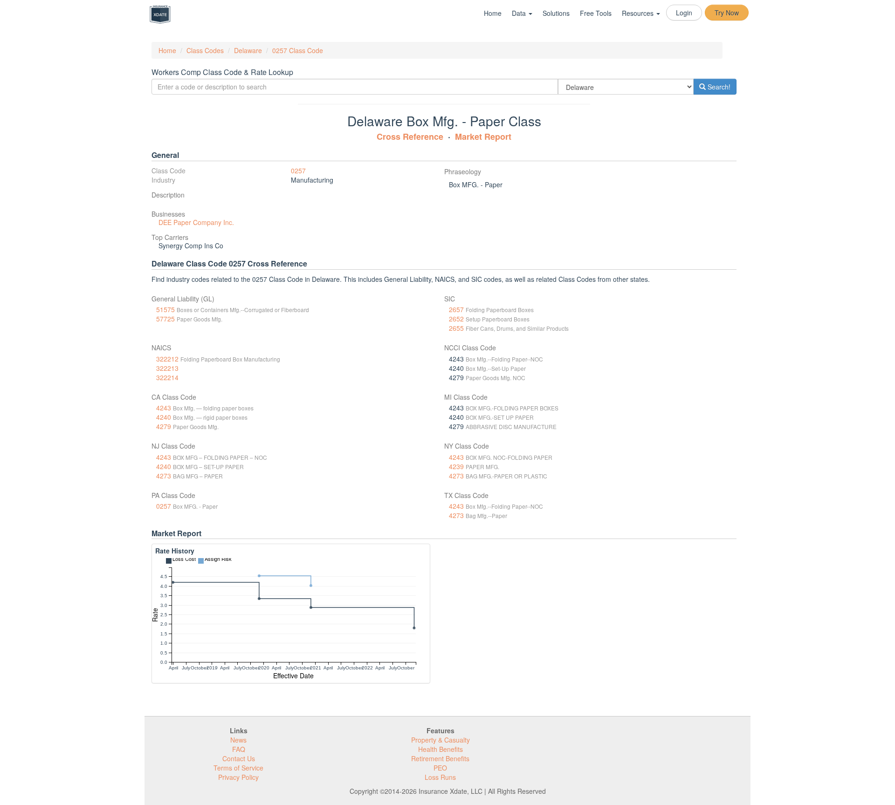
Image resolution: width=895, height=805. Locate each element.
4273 (163, 475)
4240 (163, 417)
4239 (456, 466)
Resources (638, 13)
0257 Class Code (297, 50)
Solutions (556, 13)
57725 (165, 318)
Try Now (727, 12)
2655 (456, 328)
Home (493, 13)
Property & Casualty (440, 739)
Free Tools (596, 13)
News (238, 739)
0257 (298, 170)
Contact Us (238, 758)
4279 (163, 426)
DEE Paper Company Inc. (196, 222)
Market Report (483, 136)
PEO (440, 767)
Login (684, 12)
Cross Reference (410, 136)
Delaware (248, 50)
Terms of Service (238, 767)
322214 (167, 377)
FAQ (238, 749)
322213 (167, 368)
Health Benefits (440, 749)
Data (520, 13)
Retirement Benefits (440, 758)
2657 (456, 309)
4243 (163, 407)
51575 (165, 309)
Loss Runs (440, 777)
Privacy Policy (238, 777)
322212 (167, 358)
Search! (718, 86)
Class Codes (205, 50)
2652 (456, 318)
